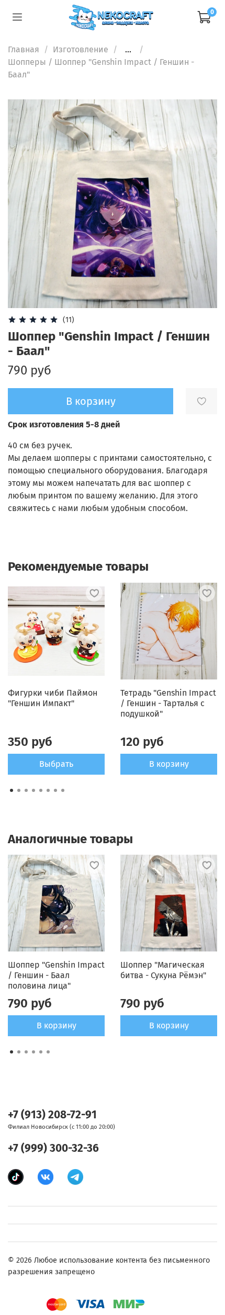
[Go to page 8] (62, 790)
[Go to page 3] (26, 790)
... (128, 49)
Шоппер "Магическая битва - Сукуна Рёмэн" (163, 970)
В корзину (169, 764)
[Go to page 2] (18, 790)
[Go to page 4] (33, 790)
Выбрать (56, 764)
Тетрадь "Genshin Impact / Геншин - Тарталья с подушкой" (168, 703)
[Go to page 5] (40, 790)
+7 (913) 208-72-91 (52, 1114)
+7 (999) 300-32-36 (53, 1148)
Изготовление (80, 49)
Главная (23, 49)
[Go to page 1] (11, 790)
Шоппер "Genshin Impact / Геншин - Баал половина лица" (56, 975)
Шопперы (27, 62)
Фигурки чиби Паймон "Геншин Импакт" (52, 698)
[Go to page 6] (48, 790)
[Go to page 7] (55, 790)
